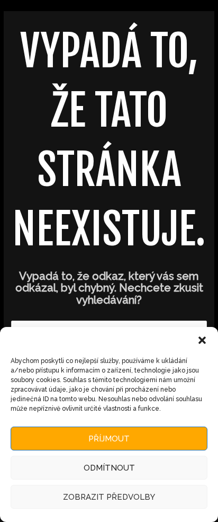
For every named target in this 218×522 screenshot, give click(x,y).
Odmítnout (109, 468)
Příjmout (109, 439)
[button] (202, 340)
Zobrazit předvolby (109, 497)
